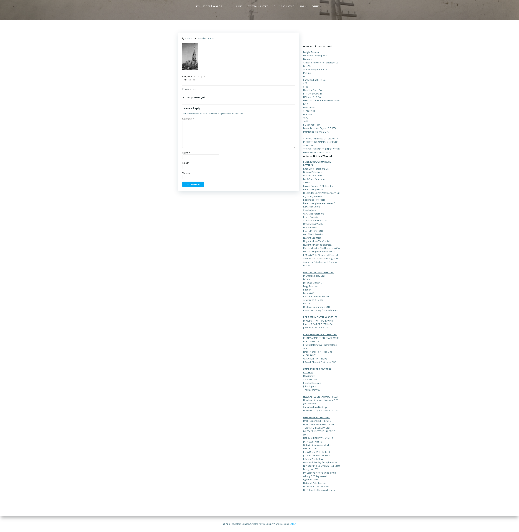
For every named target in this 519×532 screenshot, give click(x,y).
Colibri (293, 523)
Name (186, 152)
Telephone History (284, 6)
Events (315, 6)
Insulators (189, 38)
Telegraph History (258, 6)
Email (185, 162)
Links (302, 6)
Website (186, 173)
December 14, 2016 (205, 38)
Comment (188, 118)
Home (239, 6)
